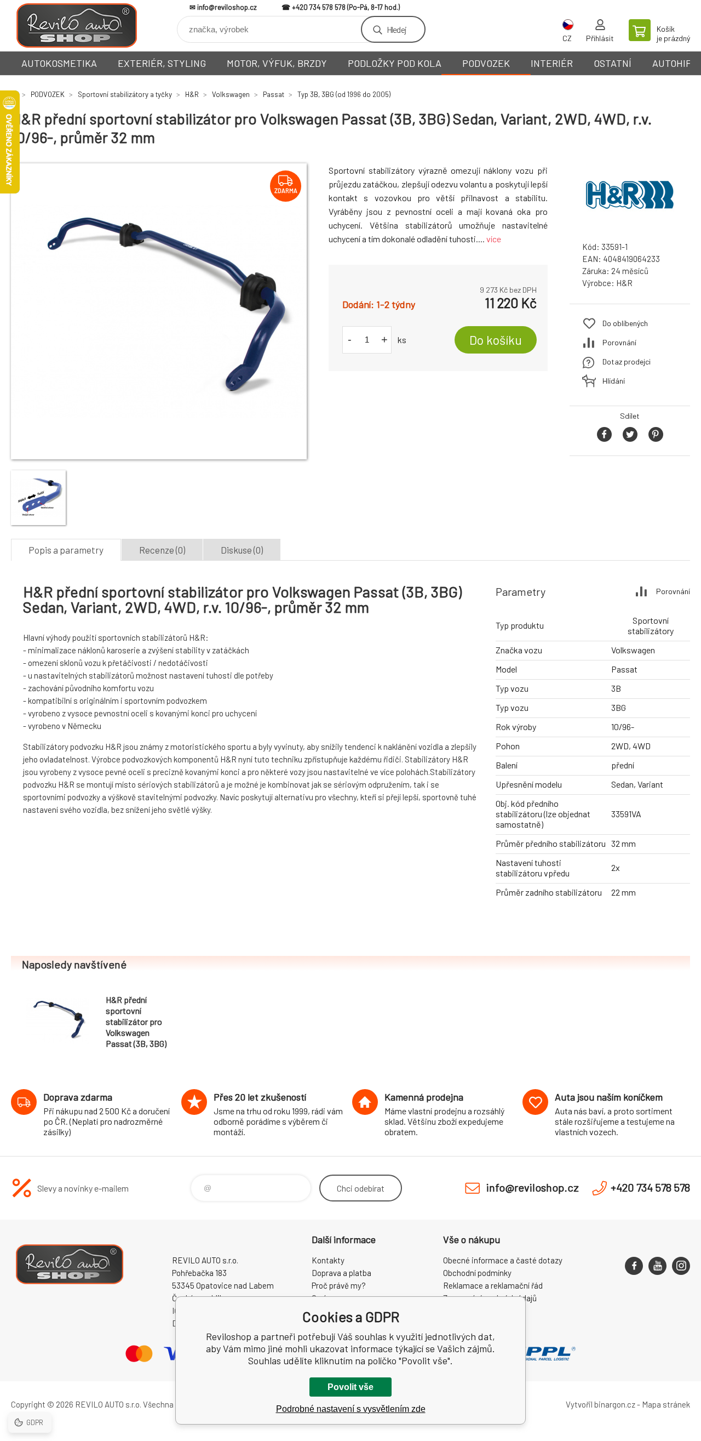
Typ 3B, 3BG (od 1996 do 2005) (343, 94)
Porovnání (619, 342)
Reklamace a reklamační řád (493, 1285)
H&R (192, 94)
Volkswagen (231, 94)
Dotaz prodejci (626, 361)
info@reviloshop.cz (227, 7)
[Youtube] (657, 1266)
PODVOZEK (486, 63)
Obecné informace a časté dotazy (502, 1260)
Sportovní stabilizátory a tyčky (125, 94)
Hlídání (613, 380)
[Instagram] (681, 1266)
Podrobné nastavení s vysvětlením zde (351, 1409)
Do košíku (495, 340)
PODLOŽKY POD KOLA (394, 63)
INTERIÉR (552, 63)
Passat (273, 94)
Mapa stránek (666, 1404)
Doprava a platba (341, 1273)
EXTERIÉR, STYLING (162, 63)
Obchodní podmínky (477, 1273)
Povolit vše (350, 1387)
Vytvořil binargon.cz (600, 1404)
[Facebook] (634, 1266)
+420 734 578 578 (319, 7)
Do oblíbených (625, 323)
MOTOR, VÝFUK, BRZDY (277, 63)
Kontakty (328, 1260)
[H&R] (630, 223)
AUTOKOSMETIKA (59, 63)
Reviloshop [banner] (76, 25)
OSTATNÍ (612, 63)
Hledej (396, 29)
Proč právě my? (339, 1285)
